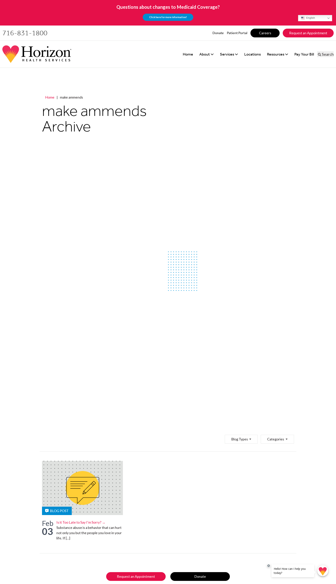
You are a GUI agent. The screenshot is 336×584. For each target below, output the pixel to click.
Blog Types (239, 439)
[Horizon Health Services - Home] (36, 54)
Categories (276, 439)
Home (49, 97)
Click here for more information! (168, 17)
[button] (206, 54)
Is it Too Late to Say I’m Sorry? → (80, 522)
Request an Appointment (136, 576)
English (310, 17)
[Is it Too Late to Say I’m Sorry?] (82, 488)
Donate (200, 576)
